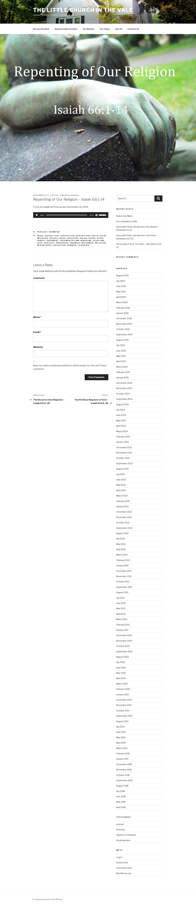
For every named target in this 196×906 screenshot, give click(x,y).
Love (40, 243)
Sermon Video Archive (66, 29)
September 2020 (124, 651)
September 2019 (124, 716)
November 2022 (124, 517)
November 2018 (124, 769)
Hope (63, 238)
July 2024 (120, 410)
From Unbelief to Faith (126, 221)
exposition (68, 236)
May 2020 (121, 673)
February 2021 (123, 624)
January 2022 (122, 565)
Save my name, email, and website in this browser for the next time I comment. (70, 367)
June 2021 (121, 603)
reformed (88, 243)
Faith (95, 236)
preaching (62, 243)
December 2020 (124, 635)
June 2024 (121, 415)
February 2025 (123, 372)
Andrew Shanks (69, 195)
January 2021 (122, 630)
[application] (70, 215)
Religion (100, 243)
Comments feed (124, 868)
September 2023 (124, 463)
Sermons (54, 232)
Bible (40, 236)
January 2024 (122, 442)
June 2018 (121, 796)
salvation (59, 245)
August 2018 (122, 785)
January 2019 (122, 759)
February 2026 (123, 308)
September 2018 (124, 780)
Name (37, 317)
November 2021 (124, 576)
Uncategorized (123, 840)
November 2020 (124, 641)
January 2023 (122, 506)
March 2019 (121, 748)
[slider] (103, 214)
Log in (119, 857)
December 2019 (124, 700)
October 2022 (123, 522)
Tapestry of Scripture (126, 835)
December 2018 (124, 764)
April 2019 (121, 743)
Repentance (44, 245)
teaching (84, 245)
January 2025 (122, 377)
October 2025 (123, 329)
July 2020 (120, 662)
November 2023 (124, 452)
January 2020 (122, 694)
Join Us (118, 29)
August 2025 (122, 340)
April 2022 (121, 549)
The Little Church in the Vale (83, 10)
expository (83, 236)
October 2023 (123, 458)
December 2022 (124, 512)
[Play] (36, 215)
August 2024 (122, 404)
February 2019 (123, 753)
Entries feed (122, 862)
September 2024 (124, 399)
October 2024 (123, 393)
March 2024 (122, 431)
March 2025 (122, 367)
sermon (72, 245)
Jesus (92, 238)
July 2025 (120, 345)
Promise (75, 243)
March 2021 (121, 619)
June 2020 (121, 667)
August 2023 (122, 469)
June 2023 (121, 479)
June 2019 (121, 732)
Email (37, 332)
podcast (42, 232)
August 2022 (122, 533)
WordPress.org (123, 873)
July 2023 (120, 474)
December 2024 (124, 383)
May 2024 (121, 420)
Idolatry (72, 238)
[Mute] (96, 215)
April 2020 (121, 678)
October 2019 (122, 710)
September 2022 (124, 528)
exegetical (52, 236)
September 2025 (124, 334)
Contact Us (133, 29)
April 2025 (121, 361)
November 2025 (124, 324)
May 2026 (121, 291)
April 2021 (120, 614)
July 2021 (120, 598)
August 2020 (122, 657)
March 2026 (122, 302)
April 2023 (121, 490)
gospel (53, 238)
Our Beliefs (88, 29)
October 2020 (123, 646)
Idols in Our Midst (124, 216)
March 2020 (122, 683)
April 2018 (121, 807)
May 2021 (120, 608)
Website (38, 347)
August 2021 (122, 592)
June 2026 (121, 286)
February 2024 (123, 436)
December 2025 (124, 318)
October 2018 (122, 775)
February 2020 (123, 689)
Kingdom (86, 240)
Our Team (105, 29)
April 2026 (121, 297)
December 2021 (124, 571)
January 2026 (122, 313)
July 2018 (120, 791)
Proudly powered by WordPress (47, 899)
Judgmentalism (69, 240)
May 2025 (121, 356)
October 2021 (122, 581)
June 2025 (121, 351)
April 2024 (121, 426)
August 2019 (122, 721)
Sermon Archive (41, 29)
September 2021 (124, 587)
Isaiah (83, 238)
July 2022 (120, 538)
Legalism (98, 240)
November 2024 (124, 388)
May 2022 (121, 544)
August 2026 (122, 275)
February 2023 (123, 501)
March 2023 (122, 495)
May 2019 (120, 737)
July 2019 (120, 726)
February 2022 (123, 560)
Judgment (53, 240)
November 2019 (124, 705)
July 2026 (120, 281)
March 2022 (122, 554)
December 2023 (124, 447)
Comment (39, 278)
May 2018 (120, 802)
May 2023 (121, 485)
